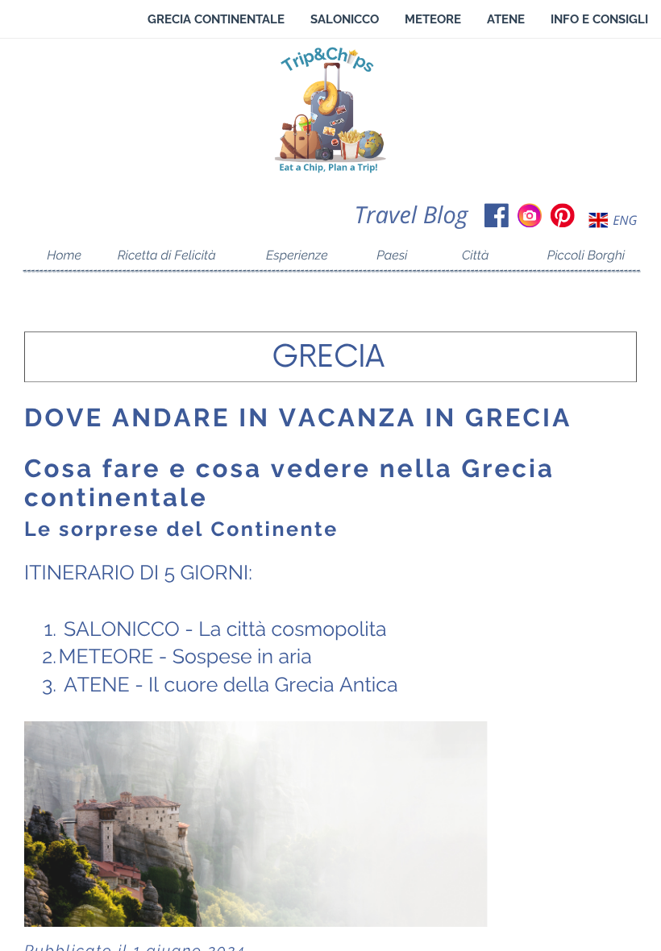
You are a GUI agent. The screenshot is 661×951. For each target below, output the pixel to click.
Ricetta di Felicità (167, 255)
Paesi (391, 255)
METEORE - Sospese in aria (185, 657)
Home (64, 255)
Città (475, 255)
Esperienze (297, 255)
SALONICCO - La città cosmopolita (225, 629)
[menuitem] (216, 19)
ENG (625, 221)
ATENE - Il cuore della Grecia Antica (231, 685)
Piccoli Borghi (586, 255)
